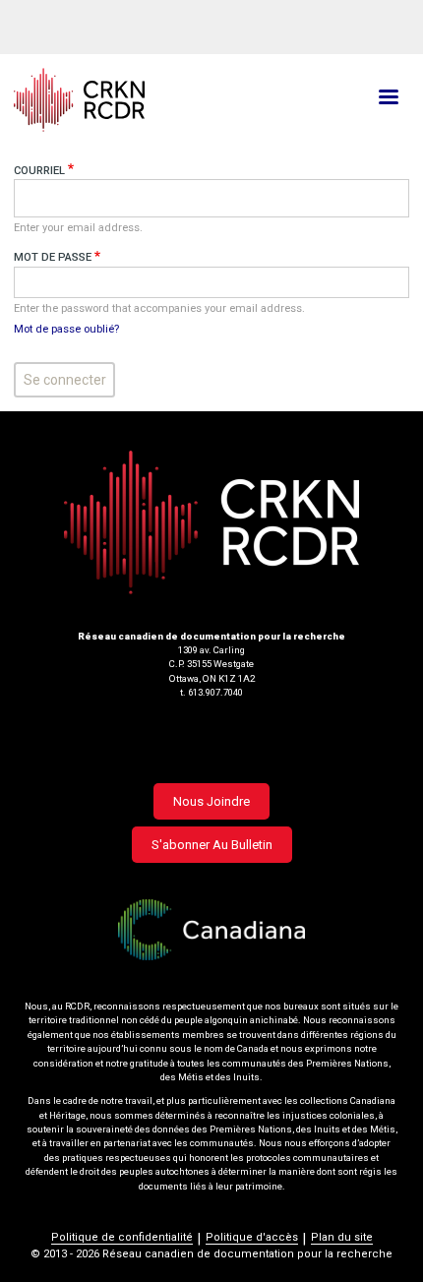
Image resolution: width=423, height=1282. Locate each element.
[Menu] (387, 99)
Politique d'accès (252, 1237)
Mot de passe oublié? (66, 329)
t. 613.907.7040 (211, 692)
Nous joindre (211, 801)
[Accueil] (146, 100)
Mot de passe (52, 257)
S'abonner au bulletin (211, 844)
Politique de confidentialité (122, 1237)
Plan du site (342, 1237)
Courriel (39, 170)
